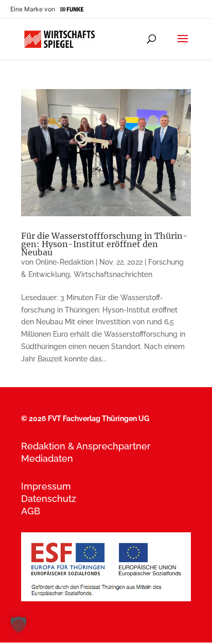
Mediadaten (47, 458)
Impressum (46, 486)
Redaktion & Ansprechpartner (86, 446)
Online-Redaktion (65, 262)
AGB (30, 511)
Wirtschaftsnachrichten (113, 274)
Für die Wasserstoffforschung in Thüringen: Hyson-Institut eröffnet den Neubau (104, 244)
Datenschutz (48, 498)
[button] (18, 624)
